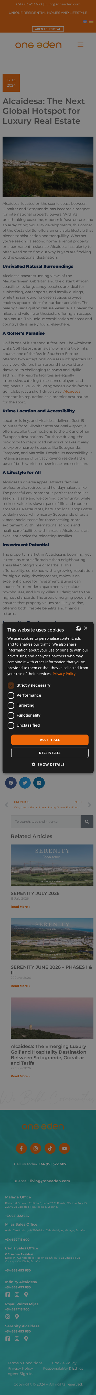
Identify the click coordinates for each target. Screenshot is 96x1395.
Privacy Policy (64, 673)
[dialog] (48, 697)
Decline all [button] (49, 752)
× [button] (85, 628)
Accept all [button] (50, 739)
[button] (48, 764)
